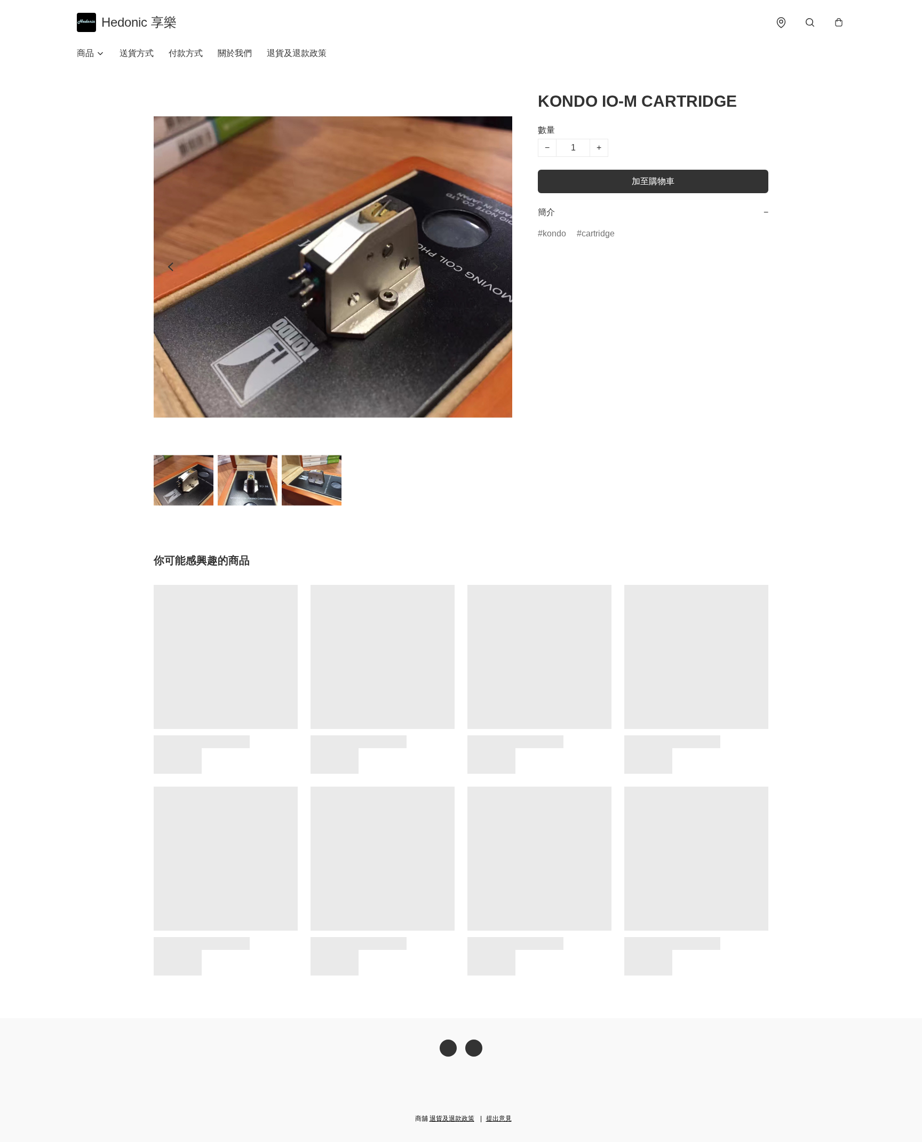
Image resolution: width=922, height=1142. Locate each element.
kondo (554, 233)
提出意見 (499, 1118)
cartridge (598, 233)
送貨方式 (137, 53)
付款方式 (186, 53)
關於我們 (235, 53)
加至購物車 (653, 181)
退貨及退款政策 (297, 53)
